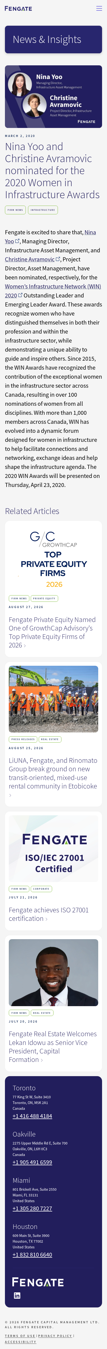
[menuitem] (21, 1335)
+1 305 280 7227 (32, 1208)
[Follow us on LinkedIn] (17, 1295)
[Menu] (99, 8)
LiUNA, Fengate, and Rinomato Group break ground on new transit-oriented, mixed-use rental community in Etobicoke (53, 773)
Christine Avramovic (30, 259)
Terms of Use (20, 1336)
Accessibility (20, 1342)
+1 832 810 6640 (32, 1254)
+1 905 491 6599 (32, 1162)
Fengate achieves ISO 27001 (49, 914)
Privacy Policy (55, 1336)
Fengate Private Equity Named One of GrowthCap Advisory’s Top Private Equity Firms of (52, 632)
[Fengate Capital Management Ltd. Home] (18, 8)
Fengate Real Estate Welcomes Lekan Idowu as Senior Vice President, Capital (53, 1046)
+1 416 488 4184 (32, 1116)
